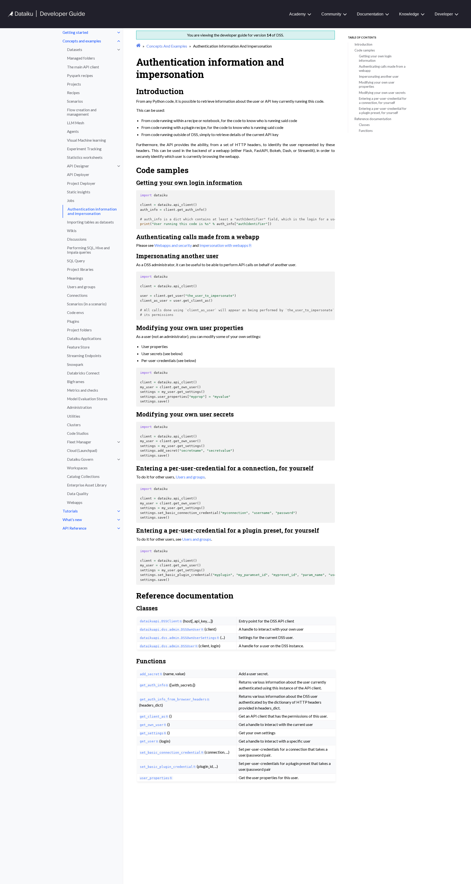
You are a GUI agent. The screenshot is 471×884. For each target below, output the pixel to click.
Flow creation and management (81, 112)
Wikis (72, 230)
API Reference (74, 528)
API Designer (78, 166)
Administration (79, 407)
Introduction (363, 44)
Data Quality (77, 493)
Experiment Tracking (84, 149)
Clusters (74, 425)
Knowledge (409, 14)
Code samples (364, 50)
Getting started (75, 32)
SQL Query (76, 261)
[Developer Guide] (46, 15)
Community (331, 14)
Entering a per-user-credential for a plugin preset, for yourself (382, 111)
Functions (366, 131)
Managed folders (81, 58)
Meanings (75, 278)
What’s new (72, 519)
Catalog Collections (83, 476)
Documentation (370, 14)
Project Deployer (81, 183)
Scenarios (75, 101)
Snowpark (75, 364)
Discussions (77, 239)
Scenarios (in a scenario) (86, 304)
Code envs (75, 312)
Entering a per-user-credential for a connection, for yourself (382, 101)
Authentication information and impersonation (92, 211)
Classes (364, 125)
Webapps (74, 502)
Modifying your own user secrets (382, 93)
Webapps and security (173, 245)
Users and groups (81, 287)
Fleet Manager (79, 442)
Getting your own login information (375, 58)
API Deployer (78, 174)
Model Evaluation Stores (87, 399)
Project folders (79, 330)
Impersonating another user (379, 76)
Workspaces (77, 468)
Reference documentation (372, 119)
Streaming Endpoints (84, 355)
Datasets (74, 49)
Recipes (73, 92)
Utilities (73, 416)
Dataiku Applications (84, 338)
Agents (73, 131)
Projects (74, 84)
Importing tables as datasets (90, 222)
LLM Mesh (75, 123)
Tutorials (70, 511)
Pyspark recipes (80, 75)
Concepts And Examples (166, 46)
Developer (444, 14)
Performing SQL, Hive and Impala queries (88, 250)
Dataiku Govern (80, 459)
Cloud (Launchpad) (82, 450)
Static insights (78, 192)
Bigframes (75, 381)
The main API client (83, 67)
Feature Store (78, 347)
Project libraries (80, 269)
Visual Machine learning (86, 140)
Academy (297, 14)
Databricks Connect (83, 373)
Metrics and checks (82, 390)
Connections (77, 295)
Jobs (70, 200)
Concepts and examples (82, 41)
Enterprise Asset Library (87, 485)
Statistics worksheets (85, 157)
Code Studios (78, 433)
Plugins (73, 321)
